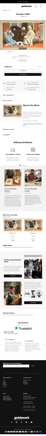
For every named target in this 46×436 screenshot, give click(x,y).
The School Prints (23, 55)
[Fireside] (13, 225)
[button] (4, 6)
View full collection (7, 216)
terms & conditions (7, 398)
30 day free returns (31, 89)
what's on (5, 384)
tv (3, 385)
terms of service (6, 396)
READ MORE (33, 302)
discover (5, 386)
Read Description (23, 59)
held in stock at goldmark (32, 84)
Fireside (12, 236)
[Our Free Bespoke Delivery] (12, 177)
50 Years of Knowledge (23, 1)
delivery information (7, 399)
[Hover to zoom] (22, 34)
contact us (25, 383)
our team (25, 382)
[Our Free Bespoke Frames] (33, 177)
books (4, 383)
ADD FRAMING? (23, 70)
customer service (27, 380)
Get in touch (9, 89)
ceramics (5, 382)
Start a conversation (10, 84)
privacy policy (6, 397)
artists (4, 380)
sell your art (25, 384)
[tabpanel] (13, 155)
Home (4, 10)
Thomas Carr (24, 16)
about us (25, 381)
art (3, 381)
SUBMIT (33, 365)
